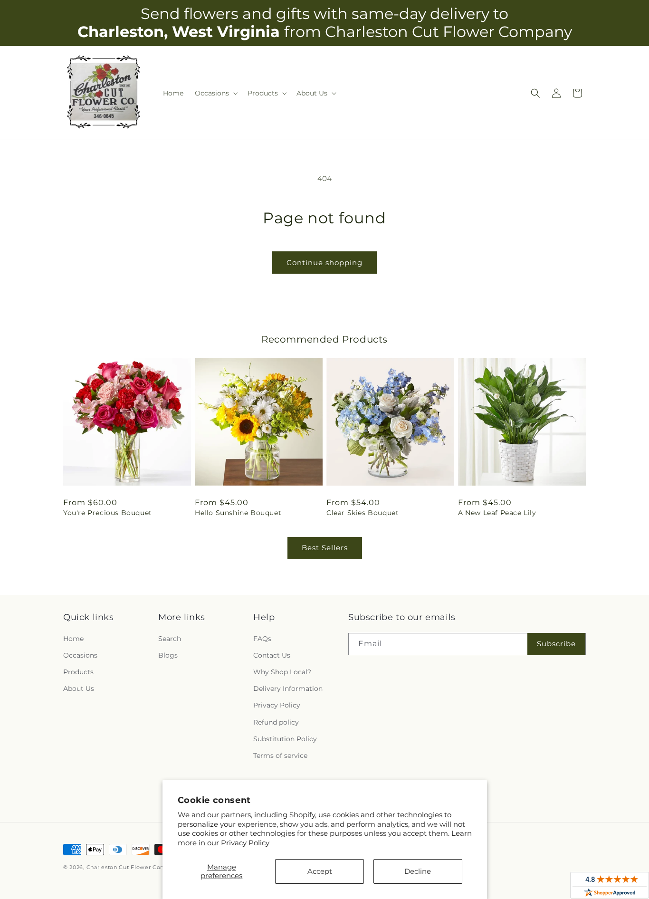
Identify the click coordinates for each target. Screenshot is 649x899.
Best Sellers (325, 547)
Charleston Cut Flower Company (133, 867)
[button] (215, 93)
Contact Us (271, 655)
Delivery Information (288, 688)
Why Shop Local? (282, 672)
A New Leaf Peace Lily (497, 512)
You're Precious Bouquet (107, 512)
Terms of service (280, 755)
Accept (319, 871)
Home (73, 638)
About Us (78, 688)
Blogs (168, 655)
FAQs (262, 638)
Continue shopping (324, 262)
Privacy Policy (245, 842)
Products (78, 672)
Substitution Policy (285, 739)
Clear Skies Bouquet (362, 512)
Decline (417, 871)
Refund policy (276, 722)
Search (169, 638)
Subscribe (556, 643)
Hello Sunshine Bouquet (238, 512)
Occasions (80, 655)
